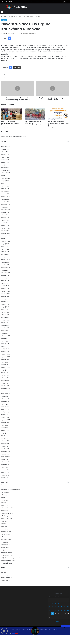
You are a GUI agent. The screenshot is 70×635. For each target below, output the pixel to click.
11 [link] (52, 606)
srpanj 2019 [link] (5, 370)
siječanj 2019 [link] (5, 385)
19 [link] (55, 610)
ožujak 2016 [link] (5, 475)
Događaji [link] (4, 494)
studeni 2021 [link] (5, 296)
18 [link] (52, 610)
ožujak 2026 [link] (5, 159)
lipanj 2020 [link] (5, 341)
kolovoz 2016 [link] (6, 462)
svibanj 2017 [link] (5, 438)
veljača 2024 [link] (5, 225)
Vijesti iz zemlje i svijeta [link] (8, 560)
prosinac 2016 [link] (6, 451)
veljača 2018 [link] (5, 414)
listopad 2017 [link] (6, 425)
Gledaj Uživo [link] (5, 500)
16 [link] (68, 606)
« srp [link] (57, 621)
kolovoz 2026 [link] (6, 146)
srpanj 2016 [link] (5, 464)
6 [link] (58, 603)
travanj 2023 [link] (5, 251)
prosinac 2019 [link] (6, 357)
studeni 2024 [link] (6, 201)
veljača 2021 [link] (5, 320)
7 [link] (61, 603)
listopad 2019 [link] (6, 362)
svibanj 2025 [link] (5, 186)
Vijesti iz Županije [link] (7, 563)
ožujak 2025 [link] (5, 191)
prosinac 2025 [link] (6, 167)
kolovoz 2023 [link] (6, 241)
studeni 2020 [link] (6, 328)
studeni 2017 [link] (5, 422)
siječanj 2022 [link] (6, 291)
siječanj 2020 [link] (6, 354)
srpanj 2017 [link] (5, 433)
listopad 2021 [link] (6, 299)
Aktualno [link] (4, 487)
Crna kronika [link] (5, 492)
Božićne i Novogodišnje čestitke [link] (11, 489)
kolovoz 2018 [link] (5, 399)
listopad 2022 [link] (6, 267)
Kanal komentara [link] (7, 577)
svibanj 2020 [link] (5, 343)
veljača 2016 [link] (5, 477)
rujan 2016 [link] (5, 459)
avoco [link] (4, 33)
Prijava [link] (4, 572)
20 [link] (58, 610)
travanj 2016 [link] (5, 472)
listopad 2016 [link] (6, 456)
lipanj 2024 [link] (5, 215)
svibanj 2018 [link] (5, 406)
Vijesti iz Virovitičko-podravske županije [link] (13, 558)
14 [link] (61, 606)
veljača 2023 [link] (5, 257)
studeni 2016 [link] (5, 454)
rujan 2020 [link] (5, 333)
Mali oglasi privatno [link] (7, 513)
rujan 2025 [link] (5, 175)
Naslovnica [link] (5, 16)
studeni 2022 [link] (5, 265)
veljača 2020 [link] (5, 351)
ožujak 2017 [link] (5, 443)
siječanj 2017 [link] (5, 448)
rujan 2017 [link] (5, 427)
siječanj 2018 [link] (5, 417)
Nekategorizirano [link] (7, 518)
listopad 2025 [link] (6, 173)
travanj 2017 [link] (5, 441)
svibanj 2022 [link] (5, 280)
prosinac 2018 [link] (6, 388)
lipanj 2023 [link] (5, 246)
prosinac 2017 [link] (6, 420)
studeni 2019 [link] (5, 359)
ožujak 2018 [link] (5, 412)
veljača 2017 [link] (5, 446)
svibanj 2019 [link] (5, 375)
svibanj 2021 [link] (5, 312)
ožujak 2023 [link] (5, 254)
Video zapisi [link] (5, 547)
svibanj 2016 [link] (5, 469)
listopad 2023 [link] (6, 236)
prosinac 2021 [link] (6, 293)
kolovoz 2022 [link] (6, 272)
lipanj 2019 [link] (5, 372)
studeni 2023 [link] (6, 233)
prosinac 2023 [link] (6, 230)
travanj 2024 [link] (5, 220)
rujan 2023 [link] (5, 238)
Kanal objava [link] (5, 575)
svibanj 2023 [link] (5, 249)
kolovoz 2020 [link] (6, 335)
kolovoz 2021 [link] (5, 304)
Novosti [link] (11, 16)
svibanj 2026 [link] (5, 154)
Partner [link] (4, 523)
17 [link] (49, 610)
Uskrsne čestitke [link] (6, 544)
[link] (2, 11)
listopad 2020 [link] (6, 330)
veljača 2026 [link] (5, 162)
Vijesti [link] (4, 550)
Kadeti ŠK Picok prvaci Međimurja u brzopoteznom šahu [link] (10, 123)
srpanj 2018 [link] (5, 401)
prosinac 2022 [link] (6, 262)
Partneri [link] (4, 526)
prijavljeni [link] (9, 136)
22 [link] (65, 610)
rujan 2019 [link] (5, 364)
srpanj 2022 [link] (5, 275)
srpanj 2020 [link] (5, 338)
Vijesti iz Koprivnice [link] (7, 555)
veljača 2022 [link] (5, 288)
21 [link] (61, 610)
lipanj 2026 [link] (5, 152)
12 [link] (55, 606)
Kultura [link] (4, 502)
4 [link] (52, 603)
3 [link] (49, 603)
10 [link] (49, 606)
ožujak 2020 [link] (5, 349)
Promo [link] (4, 537)
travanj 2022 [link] (5, 283)
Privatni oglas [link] (6, 534)
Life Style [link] (5, 505)
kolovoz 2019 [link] (6, 367)
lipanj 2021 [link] (5, 309)
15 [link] (64, 606)
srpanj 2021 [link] (5, 307)
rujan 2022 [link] (5, 270)
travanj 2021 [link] (5, 314)
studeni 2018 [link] (5, 391)
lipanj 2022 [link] (5, 278)
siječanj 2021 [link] (5, 322)
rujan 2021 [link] (5, 301)
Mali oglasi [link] (5, 510)
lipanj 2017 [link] (5, 435)
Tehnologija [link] (5, 542)
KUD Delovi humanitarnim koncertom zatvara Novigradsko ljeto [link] (58, 123)
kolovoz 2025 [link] (6, 178)
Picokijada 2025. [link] (6, 529)
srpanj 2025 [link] (5, 180)
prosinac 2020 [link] (6, 325)
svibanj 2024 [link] (5, 217)
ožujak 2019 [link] (5, 380)
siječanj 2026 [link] (6, 165)
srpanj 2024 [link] (5, 212)
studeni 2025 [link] (5, 170)
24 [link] (49, 613)
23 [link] (68, 610)
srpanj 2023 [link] (5, 244)
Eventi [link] (4, 497)
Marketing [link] (5, 516)
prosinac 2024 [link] (6, 199)
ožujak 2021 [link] (5, 317)
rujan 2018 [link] (5, 396)
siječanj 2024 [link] (6, 228)
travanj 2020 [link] (5, 346)
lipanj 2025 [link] (5, 183)
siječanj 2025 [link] (6, 196)
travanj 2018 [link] (5, 409)
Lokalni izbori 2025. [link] (7, 508)
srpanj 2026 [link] (5, 149)
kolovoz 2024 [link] (6, 209)
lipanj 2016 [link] (5, 467)
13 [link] (58, 606)
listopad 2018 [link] (6, 393)
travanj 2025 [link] (5, 188)
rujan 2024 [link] (5, 207)
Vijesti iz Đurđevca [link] (7, 552)
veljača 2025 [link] (5, 194)
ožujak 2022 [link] (5, 286)
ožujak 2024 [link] (5, 223)
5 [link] (55, 603)
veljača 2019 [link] (5, 383)
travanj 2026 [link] (5, 157)
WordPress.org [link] (6, 580)
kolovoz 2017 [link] (5, 430)
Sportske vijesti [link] (6, 539)
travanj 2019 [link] (5, 378)
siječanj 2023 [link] (6, 259)
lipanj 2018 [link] (5, 404)
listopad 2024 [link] (6, 204)
